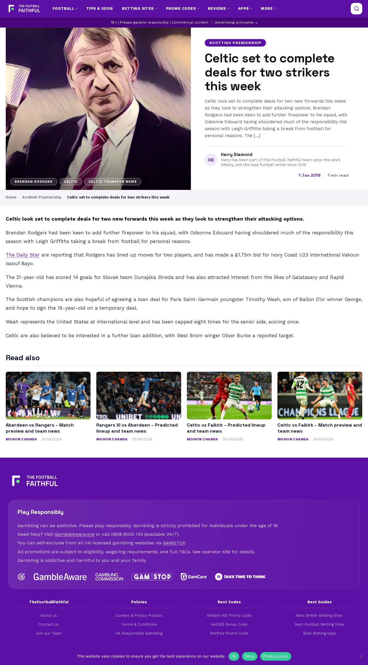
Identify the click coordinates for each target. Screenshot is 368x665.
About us (48, 615)
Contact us (49, 624)
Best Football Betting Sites (319, 624)
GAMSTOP (174, 543)
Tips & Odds (99, 8)
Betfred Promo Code (229, 633)
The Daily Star (23, 255)
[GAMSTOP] (152, 577)
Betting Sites (138, 8)
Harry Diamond (236, 154)
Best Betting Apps (319, 633)
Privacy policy (275, 656)
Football (63, 8)
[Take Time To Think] (241, 577)
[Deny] (361, 656)
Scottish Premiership (235, 43)
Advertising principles (234, 22)
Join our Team (49, 633)
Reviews (217, 8)
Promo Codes (181, 8)
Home (11, 197)
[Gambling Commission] (109, 577)
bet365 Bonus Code (229, 624)
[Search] (356, 8)
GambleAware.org (74, 534)
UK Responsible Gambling (138, 633)
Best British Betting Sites (319, 615)
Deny (249, 656)
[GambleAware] (60, 577)
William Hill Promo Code (229, 615)
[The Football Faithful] (24, 8)
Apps (243, 8)
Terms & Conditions (139, 624)
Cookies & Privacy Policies (138, 615)
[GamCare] (193, 577)
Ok (234, 656)
